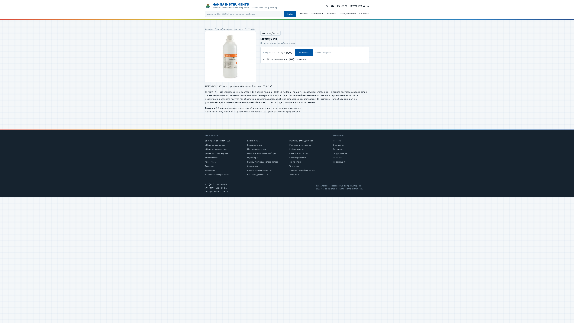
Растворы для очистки (257, 174)
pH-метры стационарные (216, 153)
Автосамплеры (211, 157)
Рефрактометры (296, 149)
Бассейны (209, 166)
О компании (317, 13)
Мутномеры (252, 157)
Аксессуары (210, 162)
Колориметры (253, 141)
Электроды (294, 174)
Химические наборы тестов (302, 170)
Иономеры (210, 170)
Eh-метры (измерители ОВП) (218, 141)
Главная (209, 29)
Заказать (304, 52)
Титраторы (294, 166)
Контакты (364, 13)
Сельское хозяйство (298, 153)
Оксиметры (252, 166)
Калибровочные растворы (230, 29)
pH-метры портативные (216, 149)
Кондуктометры (254, 145)
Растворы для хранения (300, 145)
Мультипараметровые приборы (261, 153)
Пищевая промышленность (259, 170)
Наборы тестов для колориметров (262, 162)
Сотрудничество (348, 13)
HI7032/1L (269, 33)
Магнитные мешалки (256, 149)
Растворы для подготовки (301, 141)
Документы (331, 13)
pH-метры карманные (215, 145)
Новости (304, 13)
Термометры (295, 162)
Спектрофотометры (298, 157)
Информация (339, 162)
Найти (290, 14)
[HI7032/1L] (230, 56)
